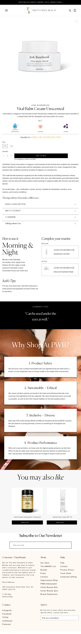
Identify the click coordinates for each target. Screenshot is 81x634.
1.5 (11, 146)
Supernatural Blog (49, 580)
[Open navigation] (6, 10)
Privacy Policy (67, 570)
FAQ (62, 563)
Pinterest (6, 624)
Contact (64, 566)
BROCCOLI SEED (13, 211)
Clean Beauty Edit (49, 587)
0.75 (4, 146)
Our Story (44, 563)
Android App (7, 596)
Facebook (6, 614)
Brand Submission (49, 594)
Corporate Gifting (68, 577)
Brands (43, 570)
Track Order (65, 573)
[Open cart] (75, 10)
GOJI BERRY (10, 217)
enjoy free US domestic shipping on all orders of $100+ (41, 2)
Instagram (7, 610)
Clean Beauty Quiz (49, 591)
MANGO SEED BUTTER (15, 204)
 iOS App (6, 594)
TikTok (5, 617)
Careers (44, 577)
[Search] (70, 10)
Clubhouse (7, 621)
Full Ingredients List (13, 223)
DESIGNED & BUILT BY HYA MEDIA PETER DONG (22, 632)
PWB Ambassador (48, 584)
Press (43, 573)
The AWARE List (48, 566)
